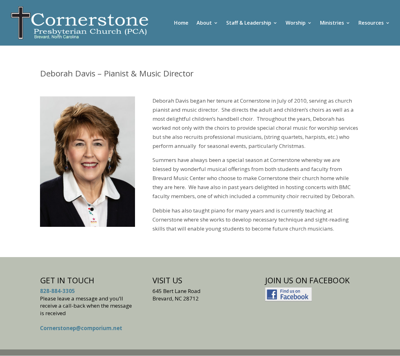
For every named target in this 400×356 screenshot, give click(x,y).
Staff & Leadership (248, 23)
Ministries (332, 23)
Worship (296, 23)
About (204, 23)
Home (181, 23)
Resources (371, 23)
